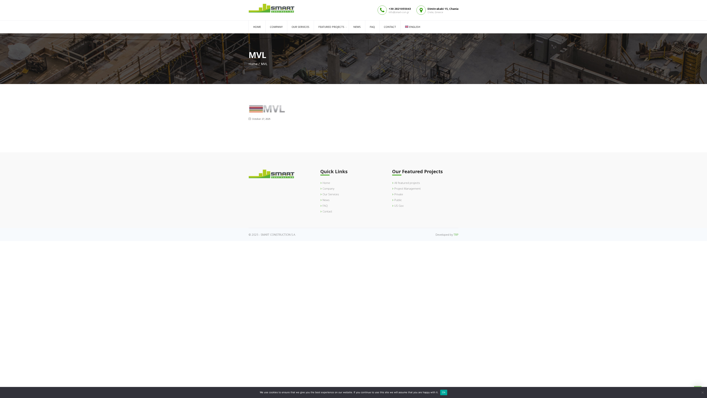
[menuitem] (412, 26)
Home (257, 27)
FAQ (372, 27)
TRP (456, 234)
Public (398, 200)
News (357, 27)
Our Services (300, 27)
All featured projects (407, 183)
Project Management (407, 188)
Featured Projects (331, 27)
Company (276, 27)
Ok (443, 392)
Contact (390, 27)
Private (398, 194)
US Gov (399, 205)
